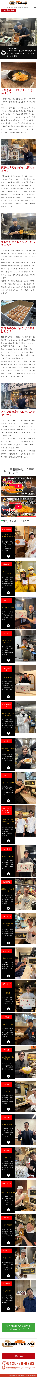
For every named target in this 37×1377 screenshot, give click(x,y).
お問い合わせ (18, 1356)
